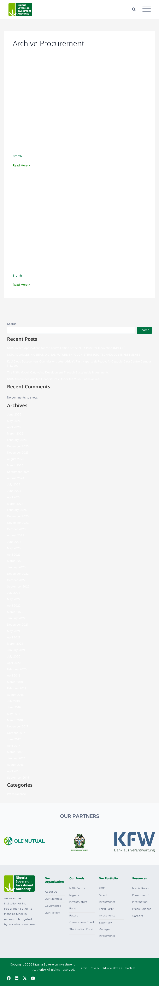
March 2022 (15, 612)
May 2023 (14, 548)
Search (12, 323)
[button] (134, 9)
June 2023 (14, 541)
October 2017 (16, 732)
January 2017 (16, 758)
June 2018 (14, 707)
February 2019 (16, 688)
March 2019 (15, 682)
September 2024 (18, 471)
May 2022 (13, 599)
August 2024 (15, 478)
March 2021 (15, 643)
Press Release (16, 794)
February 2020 (17, 669)
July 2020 (13, 656)
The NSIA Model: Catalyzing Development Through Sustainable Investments (58, 372)
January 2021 (16, 650)
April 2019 (13, 675)
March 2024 (15, 503)
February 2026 (17, 440)
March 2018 (15, 720)
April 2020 (14, 663)
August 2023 (15, 535)
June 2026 (14, 414)
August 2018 (15, 694)
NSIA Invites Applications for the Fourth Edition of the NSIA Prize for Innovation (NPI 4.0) (66, 348)
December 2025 (18, 446)
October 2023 (16, 529)
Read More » (21, 165)
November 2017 (17, 726)
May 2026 (14, 421)
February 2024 (17, 510)
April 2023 (14, 554)
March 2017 (15, 752)
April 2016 (13, 771)
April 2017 (13, 745)
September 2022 (18, 586)
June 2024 (14, 490)
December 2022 (18, 573)
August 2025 (15, 459)
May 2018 (13, 713)
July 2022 (13, 592)
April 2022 (13, 605)
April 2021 (13, 637)
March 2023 (15, 560)
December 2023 (18, 516)
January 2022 (16, 618)
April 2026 (14, 427)
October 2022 (16, 580)
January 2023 (16, 567)
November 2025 (18, 452)
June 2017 (14, 739)
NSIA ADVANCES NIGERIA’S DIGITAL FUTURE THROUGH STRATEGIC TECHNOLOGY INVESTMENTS (73, 354)
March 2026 (15, 433)
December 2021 (17, 624)
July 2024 (13, 484)
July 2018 (13, 701)
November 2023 (18, 522)
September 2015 (18, 777)
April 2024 (14, 497)
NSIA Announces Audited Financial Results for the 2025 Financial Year (53, 379)
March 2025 (15, 465)
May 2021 (13, 631)
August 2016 (15, 764)
